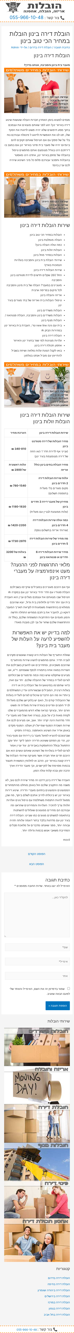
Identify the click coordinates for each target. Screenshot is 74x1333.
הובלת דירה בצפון (59, 1308)
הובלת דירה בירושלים (57, 1296)
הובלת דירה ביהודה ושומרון (54, 1290)
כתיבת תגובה (62, 47)
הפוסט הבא (36, 864)
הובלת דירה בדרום (41, 47)
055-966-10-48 (26, 17)
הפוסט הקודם (36, 854)
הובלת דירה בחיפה (59, 1284)
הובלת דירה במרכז (59, 1302)
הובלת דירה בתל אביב (57, 1314)
